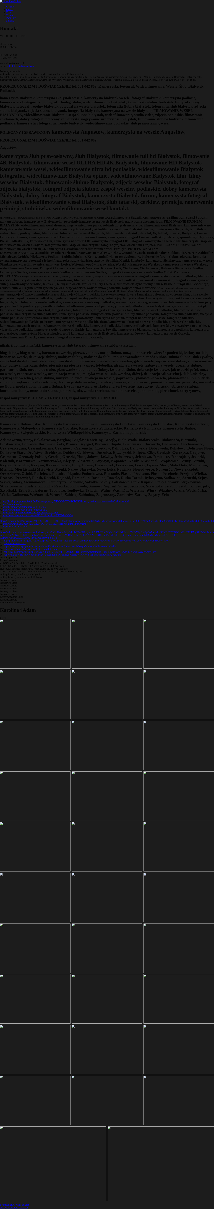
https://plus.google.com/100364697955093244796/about (30, 512)
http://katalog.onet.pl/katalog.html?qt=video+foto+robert (31, 549)
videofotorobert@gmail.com (20, 66)
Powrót (3, 617)
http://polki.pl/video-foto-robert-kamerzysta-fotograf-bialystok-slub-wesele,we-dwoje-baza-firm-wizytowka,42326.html (62, 554)
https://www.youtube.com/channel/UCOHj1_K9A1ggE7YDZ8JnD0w (38, 515)
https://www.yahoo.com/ (15, 526)
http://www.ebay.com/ (15, 543)
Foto (8, 12)
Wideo (9, 15)
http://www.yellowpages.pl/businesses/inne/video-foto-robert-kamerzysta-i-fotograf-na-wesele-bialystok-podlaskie (60, 546)
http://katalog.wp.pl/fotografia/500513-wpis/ (24, 507)
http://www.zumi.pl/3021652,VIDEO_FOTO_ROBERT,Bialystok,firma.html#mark (44, 523)
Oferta (9, 9)
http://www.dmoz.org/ (13, 504)
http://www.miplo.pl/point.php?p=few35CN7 (25, 509)
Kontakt (10, 20)
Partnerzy (11, 18)
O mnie (10, 6)
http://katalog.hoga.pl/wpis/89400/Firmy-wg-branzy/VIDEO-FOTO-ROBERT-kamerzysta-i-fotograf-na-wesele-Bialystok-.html (66, 501)
